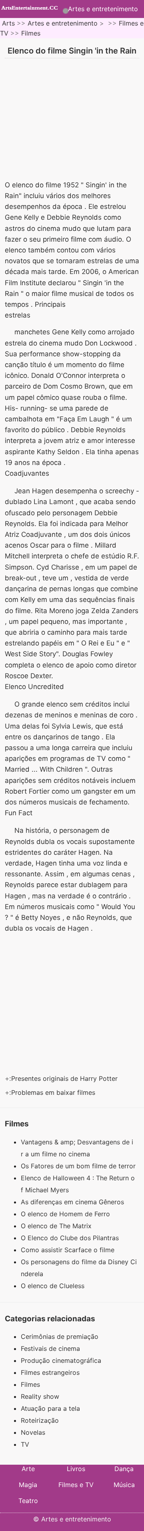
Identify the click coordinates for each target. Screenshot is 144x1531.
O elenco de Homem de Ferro (66, 1214)
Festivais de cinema (50, 1348)
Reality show (40, 1396)
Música (124, 1485)
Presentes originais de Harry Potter (65, 1078)
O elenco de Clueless (53, 1286)
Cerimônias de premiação (59, 1336)
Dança (124, 1469)
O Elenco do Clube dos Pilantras (71, 1238)
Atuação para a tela (50, 1408)
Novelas (33, 1432)
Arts (8, 23)
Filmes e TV (76, 1485)
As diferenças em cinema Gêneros (73, 1202)
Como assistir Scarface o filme (68, 1250)
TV (25, 1444)
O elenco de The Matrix (57, 1226)
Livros (76, 1469)
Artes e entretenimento (103, 9)
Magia (28, 1485)
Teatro (28, 1501)
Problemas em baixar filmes (54, 1092)
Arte (28, 1469)
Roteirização (40, 1420)
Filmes (30, 33)
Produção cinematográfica (61, 1360)
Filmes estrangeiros (50, 1372)
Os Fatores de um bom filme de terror (79, 1166)
